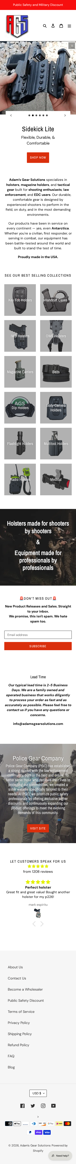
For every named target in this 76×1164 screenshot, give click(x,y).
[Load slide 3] (36, 115)
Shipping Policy (20, 1034)
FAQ (11, 1056)
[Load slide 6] (47, 115)
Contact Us (17, 978)
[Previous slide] (11, 115)
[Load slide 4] (40, 115)
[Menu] (69, 25)
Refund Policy (18, 1045)
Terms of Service (21, 1011)
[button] (35, 923)
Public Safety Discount (26, 1000)
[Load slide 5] (43, 115)
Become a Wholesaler (25, 989)
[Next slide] (65, 115)
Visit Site (38, 828)
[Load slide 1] (29, 115)
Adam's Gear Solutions (35, 1145)
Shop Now (38, 157)
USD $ (37, 1093)
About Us (15, 967)
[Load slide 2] (33, 115)
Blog (11, 1067)
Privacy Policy (19, 1022)
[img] (38, 866)
